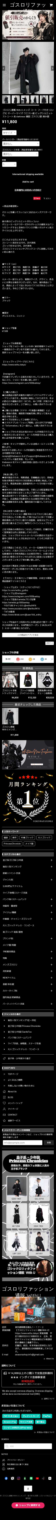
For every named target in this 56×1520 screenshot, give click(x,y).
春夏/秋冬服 (8, 984)
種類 (4, 128)
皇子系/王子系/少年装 (13, 860)
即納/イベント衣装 (11, 873)
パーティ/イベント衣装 (13, 1004)
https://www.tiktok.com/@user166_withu (21, 615)
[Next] (52, 68)
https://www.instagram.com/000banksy (21, 596)
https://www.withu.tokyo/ (14, 365)
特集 (5, 958)
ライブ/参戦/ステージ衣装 (15, 893)
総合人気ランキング (12, 866)
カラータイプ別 (10, 991)
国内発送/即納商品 (11, 997)
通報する (49, 643)
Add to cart (28, 181)
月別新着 (7, 971)
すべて (8, 659)
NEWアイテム (9, 978)
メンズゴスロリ (10, 964)
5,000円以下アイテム (13, 886)
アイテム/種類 (9, 912)
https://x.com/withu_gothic (15, 590)
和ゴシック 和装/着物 (13, 932)
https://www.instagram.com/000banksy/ (21, 383)
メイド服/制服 (9, 945)
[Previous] (3, 68)
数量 (4, 160)
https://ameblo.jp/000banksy (16, 602)
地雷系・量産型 (10, 906)
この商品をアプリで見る (28, 635)
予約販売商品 (9, 951)
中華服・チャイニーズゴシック (17, 919)
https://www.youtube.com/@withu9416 (21, 608)
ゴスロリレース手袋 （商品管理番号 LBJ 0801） (23, 150)
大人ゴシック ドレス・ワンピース (18, 925)
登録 (49, 1142)
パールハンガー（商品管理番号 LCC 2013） (20, 139)
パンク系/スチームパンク (14, 899)
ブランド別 (8, 938)
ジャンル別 (8, 880)
